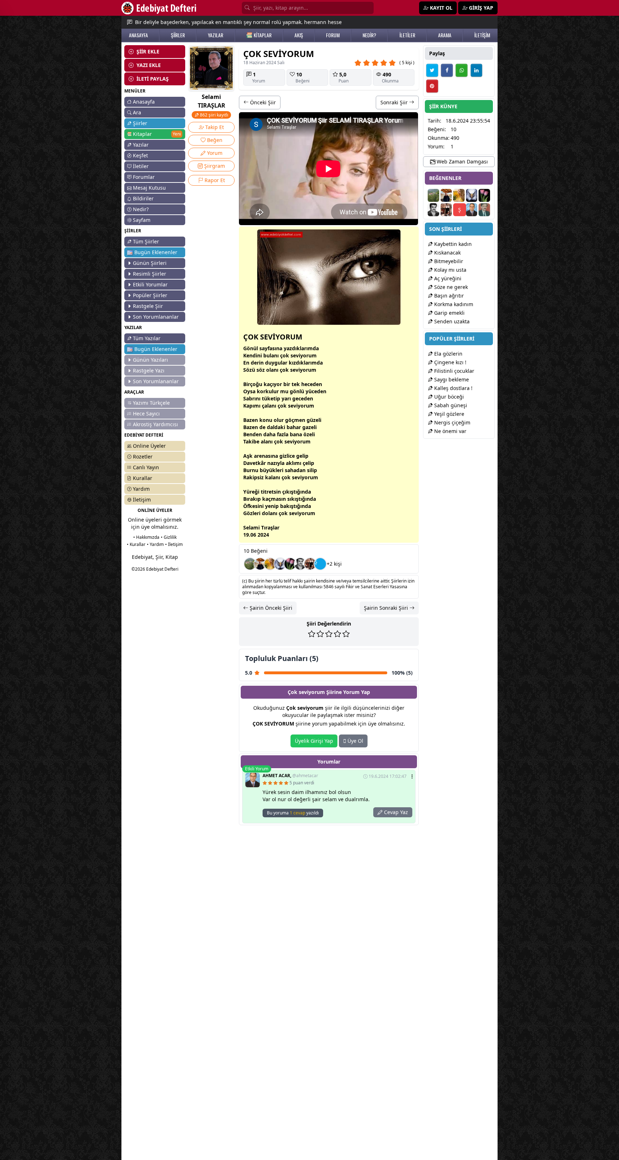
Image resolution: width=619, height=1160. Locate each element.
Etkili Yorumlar (150, 284)
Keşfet (140, 155)
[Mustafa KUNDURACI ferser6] (280, 563)
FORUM (333, 35)
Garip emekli (449, 312)
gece (298, 398)
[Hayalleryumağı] (250, 563)
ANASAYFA (138, 35)
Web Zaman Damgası (461, 161)
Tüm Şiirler (146, 241)
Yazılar (141, 144)
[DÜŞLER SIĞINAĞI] (260, 563)
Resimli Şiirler (149, 273)
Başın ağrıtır (448, 295)
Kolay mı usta (449, 269)
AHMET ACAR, (290, 776)
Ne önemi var (449, 431)
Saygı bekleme (451, 379)
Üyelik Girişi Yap (314, 740)
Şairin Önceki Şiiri (270, 607)
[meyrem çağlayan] (290, 563)
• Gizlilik (169, 537)
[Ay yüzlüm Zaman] (270, 563)
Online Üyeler (149, 445)
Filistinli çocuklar (453, 370)
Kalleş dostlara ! (452, 388)
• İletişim (174, 544)
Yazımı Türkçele (151, 402)
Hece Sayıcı (146, 413)
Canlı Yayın (146, 467)
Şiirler (140, 123)
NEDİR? (369, 35)
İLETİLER (407, 35)
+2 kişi (334, 563)
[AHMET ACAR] (472, 209)
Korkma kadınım (453, 304)
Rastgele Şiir (148, 306)
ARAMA (444, 35)
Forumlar (144, 176)
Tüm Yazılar (146, 338)
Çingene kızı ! (449, 362)
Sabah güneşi (450, 405)
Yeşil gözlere (448, 413)
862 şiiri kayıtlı (213, 115)
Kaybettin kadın (452, 244)
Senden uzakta (451, 321)
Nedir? (141, 209)
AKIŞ (298, 35)
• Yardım (155, 544)
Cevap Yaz (395, 812)
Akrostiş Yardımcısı (155, 424)
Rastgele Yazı (148, 370)
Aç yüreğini (447, 278)
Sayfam (141, 220)
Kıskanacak (447, 252)
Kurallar (142, 478)
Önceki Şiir (262, 102)
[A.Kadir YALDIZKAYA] (310, 563)
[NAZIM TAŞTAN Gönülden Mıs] (300, 563)
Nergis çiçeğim (451, 422)
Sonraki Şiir (394, 102)
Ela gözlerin (447, 353)
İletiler (141, 166)
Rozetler (143, 456)
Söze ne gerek (450, 287)
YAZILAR (215, 35)
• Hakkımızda (146, 537)
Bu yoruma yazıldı (293, 813)
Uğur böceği (448, 396)
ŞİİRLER (178, 35)
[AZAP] (484, 209)
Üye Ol (354, 740)
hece (307, 384)
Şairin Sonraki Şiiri (386, 607)
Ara (137, 112)
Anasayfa (144, 101)
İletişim (142, 499)
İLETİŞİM (482, 35)
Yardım (141, 488)
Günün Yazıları (150, 359)
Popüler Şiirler (150, 295)
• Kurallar (136, 544)
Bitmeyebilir (448, 261)
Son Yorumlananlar (156, 316)
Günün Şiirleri (150, 263)
